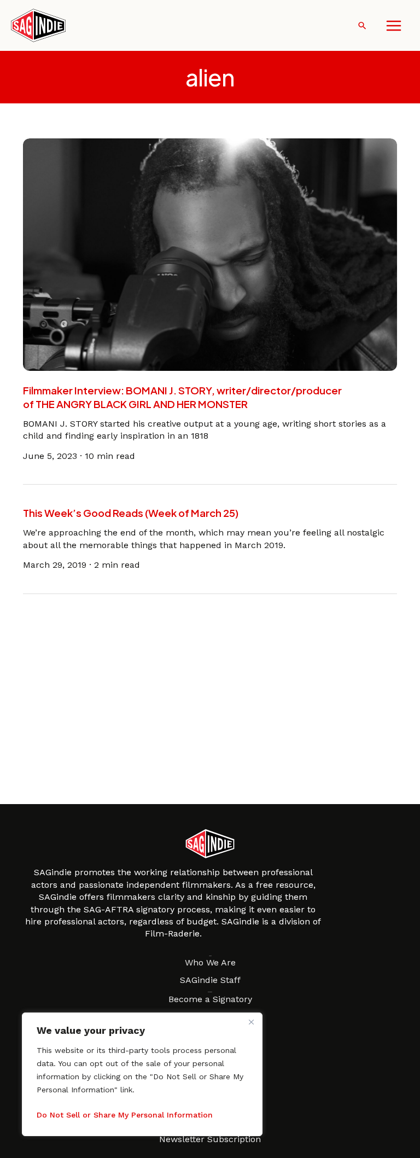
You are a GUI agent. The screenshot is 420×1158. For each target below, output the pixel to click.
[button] (362, 25)
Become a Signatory (210, 999)
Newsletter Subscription (210, 1139)
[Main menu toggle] (393, 25)
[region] (142, 1074)
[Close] (251, 1021)
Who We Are (210, 962)
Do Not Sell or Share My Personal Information (125, 1114)
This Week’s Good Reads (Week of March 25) (130, 513)
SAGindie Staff (210, 980)
